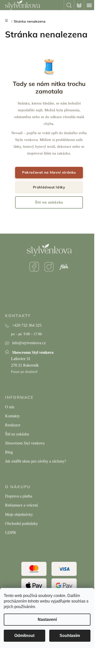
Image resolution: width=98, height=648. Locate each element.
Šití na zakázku (49, 202)
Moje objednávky (19, 514)
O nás (9, 407)
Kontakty (12, 416)
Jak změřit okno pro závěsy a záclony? (35, 461)
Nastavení (47, 619)
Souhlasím (70, 635)
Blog (9, 452)
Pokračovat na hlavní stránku (49, 172)
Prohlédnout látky (49, 187)
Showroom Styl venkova (24, 443)
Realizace (12, 425)
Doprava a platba (18, 496)
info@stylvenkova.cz (29, 343)
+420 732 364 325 (26, 325)
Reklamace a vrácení (21, 505)
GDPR (10, 532)
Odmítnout (24, 635)
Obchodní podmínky (21, 523)
